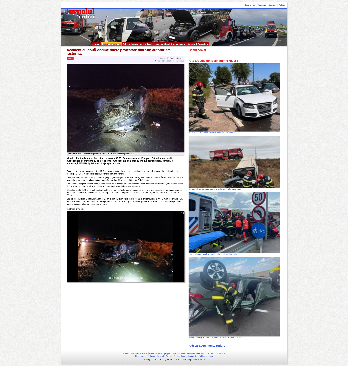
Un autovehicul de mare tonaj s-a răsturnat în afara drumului (215, 189)
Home (96, 44)
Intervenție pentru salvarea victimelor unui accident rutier (213, 254)
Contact (272, 5)
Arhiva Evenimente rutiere (207, 345)
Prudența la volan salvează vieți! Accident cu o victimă (212, 133)
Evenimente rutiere (111, 44)
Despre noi (250, 5)
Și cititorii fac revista (198, 44)
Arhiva (282, 5)
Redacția (262, 5)
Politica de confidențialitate (185, 356)
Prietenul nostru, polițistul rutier (138, 44)
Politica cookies (206, 356)
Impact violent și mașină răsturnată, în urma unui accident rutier (216, 338)
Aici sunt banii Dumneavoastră (170, 44)
